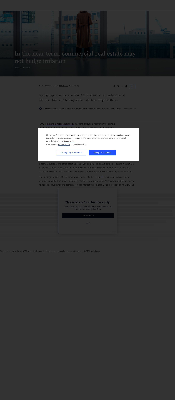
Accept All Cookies (102, 152)
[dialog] (88, 144)
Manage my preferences (71, 152)
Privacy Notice (64, 144)
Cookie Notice (69, 141)
